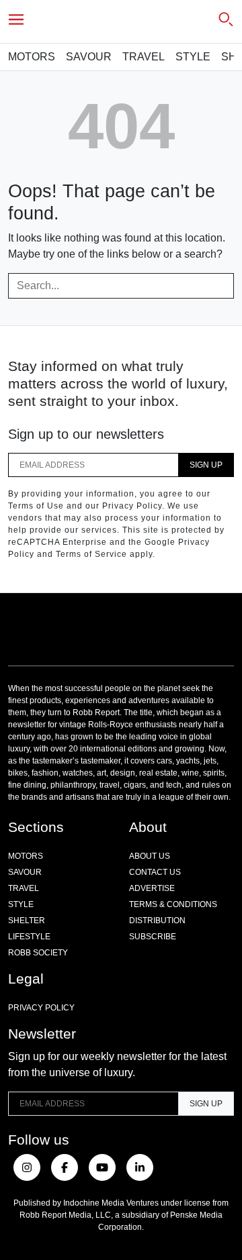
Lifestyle (29, 936)
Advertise (152, 888)
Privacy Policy (41, 1007)
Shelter (26, 920)
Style (192, 56)
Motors (31, 56)
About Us (149, 856)
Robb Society (38, 952)
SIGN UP (206, 465)
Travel (143, 56)
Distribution (157, 920)
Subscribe (152, 936)
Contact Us (155, 872)
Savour (89, 56)
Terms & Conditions (173, 904)
